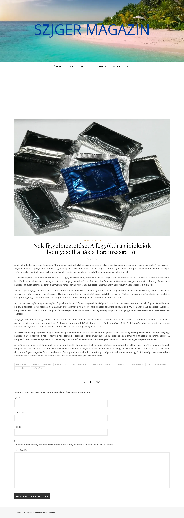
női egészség (120, 364)
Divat (71, 66)
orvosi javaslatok (137, 364)
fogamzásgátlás (61, 364)
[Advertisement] (92, 92)
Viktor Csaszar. (48, 512)
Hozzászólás (20, 450)
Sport (116, 66)
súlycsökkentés (22, 368)
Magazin (102, 66)
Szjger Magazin (92, 29)
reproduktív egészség (157, 364)
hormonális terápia (80, 364)
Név (17, 398)
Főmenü (58, 66)
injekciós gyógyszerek (102, 364)
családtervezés (22, 364)
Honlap (17, 426)
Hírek (98, 240)
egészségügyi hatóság (42, 364)
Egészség (85, 66)
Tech (128, 66)
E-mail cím (20, 412)
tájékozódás (38, 368)
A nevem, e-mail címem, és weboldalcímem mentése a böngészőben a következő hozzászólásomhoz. (64, 444)
